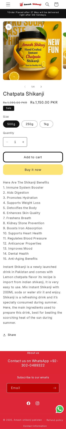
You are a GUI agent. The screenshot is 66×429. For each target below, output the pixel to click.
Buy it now (33, 169)
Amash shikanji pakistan (28, 420)
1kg (46, 124)
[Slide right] (41, 86)
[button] (8, 4)
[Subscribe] (54, 388)
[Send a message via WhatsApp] (59, 409)
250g (30, 124)
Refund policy (55, 420)
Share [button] (12, 334)
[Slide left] (25, 86)
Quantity (8, 133)
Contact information (35, 426)
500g (11, 124)
